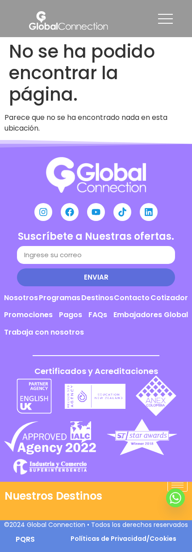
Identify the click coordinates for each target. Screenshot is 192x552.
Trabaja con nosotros (44, 332)
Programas (59, 298)
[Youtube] (96, 212)
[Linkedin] (149, 212)
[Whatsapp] (175, 497)
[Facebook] (70, 212)
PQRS (25, 539)
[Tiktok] (122, 212)
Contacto (132, 298)
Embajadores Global (150, 315)
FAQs (97, 315)
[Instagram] (43, 212)
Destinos (97, 298)
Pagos (70, 315)
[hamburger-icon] (177, 485)
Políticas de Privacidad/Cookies (123, 538)
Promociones (28, 315)
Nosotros (21, 298)
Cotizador (169, 298)
